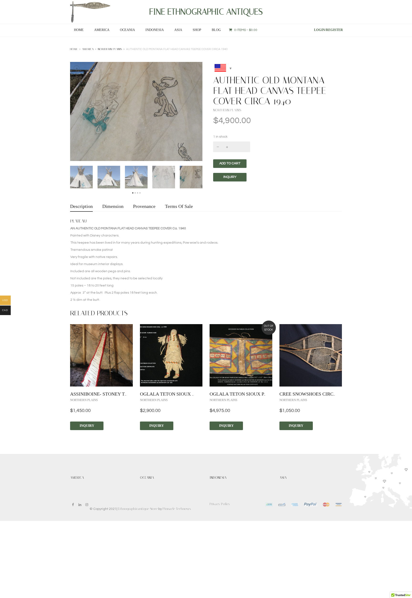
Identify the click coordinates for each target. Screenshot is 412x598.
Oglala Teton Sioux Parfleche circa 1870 (262, 394)
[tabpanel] (81, 177)
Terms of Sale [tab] (179, 206)
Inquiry (87, 425)
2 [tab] (135, 193)
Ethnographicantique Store (138, 509)
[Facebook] (73, 505)
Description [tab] (81, 206)
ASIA (178, 30)
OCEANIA (127, 30)
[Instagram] (87, 505)
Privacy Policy (220, 504)
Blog (216, 30)
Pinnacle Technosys (177, 509)
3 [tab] (137, 193)
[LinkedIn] (80, 505)
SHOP (197, 30)
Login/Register (328, 30)
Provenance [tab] (144, 206)
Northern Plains (110, 49)
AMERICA (101, 30)
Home (79, 30)
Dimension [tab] (113, 206)
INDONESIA (154, 30)
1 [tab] (133, 193)
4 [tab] (140, 193)
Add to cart (229, 163)
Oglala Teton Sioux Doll (172, 394)
